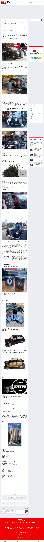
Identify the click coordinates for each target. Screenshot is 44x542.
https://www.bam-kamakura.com (12, 463)
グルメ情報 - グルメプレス (9, 527)
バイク (31, 110)
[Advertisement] (22, 11)
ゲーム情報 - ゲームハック (10, 528)
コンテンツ (31, 118)
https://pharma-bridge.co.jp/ (12, 477)
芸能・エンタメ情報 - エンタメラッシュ (33, 527)
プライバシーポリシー (15, 522)
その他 (31, 120)
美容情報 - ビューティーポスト (34, 528)
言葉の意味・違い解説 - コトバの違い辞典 (22, 537)
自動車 (31, 108)
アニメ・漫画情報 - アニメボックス (20, 527)
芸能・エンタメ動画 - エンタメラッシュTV (22, 532)
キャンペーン (32, 114)
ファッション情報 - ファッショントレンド (22, 528)
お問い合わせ (31, 2)
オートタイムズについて (24, 2)
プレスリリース (32, 116)
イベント (31, 112)
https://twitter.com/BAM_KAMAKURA (11, 464)
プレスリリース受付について (38, 2)
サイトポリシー (23, 522)
